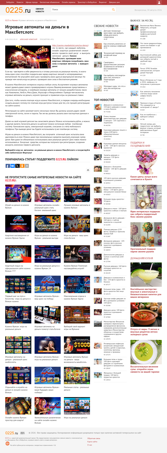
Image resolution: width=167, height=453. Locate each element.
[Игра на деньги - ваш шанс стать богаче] (77, 223)
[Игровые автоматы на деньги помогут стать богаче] (48, 314)
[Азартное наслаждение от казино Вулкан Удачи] (18, 223)
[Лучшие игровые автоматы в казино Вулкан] (77, 193)
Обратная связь (93, 438)
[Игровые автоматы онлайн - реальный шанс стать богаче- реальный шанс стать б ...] (48, 193)
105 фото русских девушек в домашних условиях (115, 179)
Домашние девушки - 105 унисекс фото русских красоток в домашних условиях (114, 244)
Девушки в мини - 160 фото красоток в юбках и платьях (115, 210)
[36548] (146, 352)
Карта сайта (92, 442)
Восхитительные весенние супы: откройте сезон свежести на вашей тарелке (144, 369)
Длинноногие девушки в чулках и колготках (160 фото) (114, 257)
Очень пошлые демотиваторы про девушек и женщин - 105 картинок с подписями (115, 119)
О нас (89, 445)
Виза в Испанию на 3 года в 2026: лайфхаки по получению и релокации (151, 82)
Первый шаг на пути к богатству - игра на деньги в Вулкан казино (18, 299)
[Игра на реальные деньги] (77, 406)
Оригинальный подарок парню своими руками (143, 250)
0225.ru (8, 438)
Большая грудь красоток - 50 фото (114, 200)
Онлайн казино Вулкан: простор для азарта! (16, 419)
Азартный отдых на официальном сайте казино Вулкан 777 (18, 269)
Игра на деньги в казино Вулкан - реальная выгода (46, 237)
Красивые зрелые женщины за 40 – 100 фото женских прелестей (115, 146)
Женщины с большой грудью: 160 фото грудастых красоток (112, 375)
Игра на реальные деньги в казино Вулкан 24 (47, 267)
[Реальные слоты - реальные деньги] (77, 375)
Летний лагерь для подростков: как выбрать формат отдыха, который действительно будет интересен (150, 128)
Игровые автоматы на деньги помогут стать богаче (47, 328)
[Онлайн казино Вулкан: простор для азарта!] (18, 406)
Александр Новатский (28, 40)
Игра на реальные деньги (75, 417)
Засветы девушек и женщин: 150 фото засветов (111, 157)
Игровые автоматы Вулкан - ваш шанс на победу (47, 297)
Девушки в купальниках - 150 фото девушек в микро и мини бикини (115, 107)
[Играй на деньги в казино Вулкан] (18, 193)
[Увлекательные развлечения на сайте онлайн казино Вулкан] (48, 406)
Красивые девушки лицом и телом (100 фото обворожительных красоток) (115, 133)
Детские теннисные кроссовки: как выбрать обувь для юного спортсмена (113, 34)
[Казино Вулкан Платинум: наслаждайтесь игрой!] (77, 254)
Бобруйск (10, 2)
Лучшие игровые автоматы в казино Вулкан (77, 206)
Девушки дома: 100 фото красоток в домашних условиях (114, 312)
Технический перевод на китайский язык (114, 54)
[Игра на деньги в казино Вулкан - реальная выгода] (48, 223)
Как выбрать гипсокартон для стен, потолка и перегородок (114, 77)
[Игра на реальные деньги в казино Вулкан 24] (48, 254)
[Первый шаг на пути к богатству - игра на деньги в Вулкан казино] (18, 284)
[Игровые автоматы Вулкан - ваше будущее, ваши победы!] (48, 375)
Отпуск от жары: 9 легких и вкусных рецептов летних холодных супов (144, 332)
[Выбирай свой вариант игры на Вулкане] (77, 314)
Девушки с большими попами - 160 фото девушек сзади (115, 169)
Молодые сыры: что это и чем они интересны (114, 87)
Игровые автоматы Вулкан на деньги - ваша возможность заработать (76, 360)
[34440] (146, 234)
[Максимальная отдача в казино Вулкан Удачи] (77, 284)
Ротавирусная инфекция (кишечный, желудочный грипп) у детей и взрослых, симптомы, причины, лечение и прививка (114, 348)
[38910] (146, 274)
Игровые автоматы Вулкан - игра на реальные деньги (47, 358)
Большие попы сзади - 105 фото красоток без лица (114, 290)
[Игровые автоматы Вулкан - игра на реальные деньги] (48, 345)
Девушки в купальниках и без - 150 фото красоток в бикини (114, 280)
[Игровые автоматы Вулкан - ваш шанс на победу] (48, 284)
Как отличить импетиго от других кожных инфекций (115, 45)
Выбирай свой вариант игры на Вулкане (74, 328)
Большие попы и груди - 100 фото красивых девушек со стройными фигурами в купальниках (114, 362)
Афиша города (32, 2)
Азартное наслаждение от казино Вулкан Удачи (17, 237)
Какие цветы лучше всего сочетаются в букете (143, 178)
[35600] (146, 162)
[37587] (146, 314)
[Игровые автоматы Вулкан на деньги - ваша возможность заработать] (77, 345)
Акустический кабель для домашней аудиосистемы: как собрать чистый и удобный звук (150, 58)
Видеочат (103, 2)
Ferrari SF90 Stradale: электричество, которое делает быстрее (150, 71)
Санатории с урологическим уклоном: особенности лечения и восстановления (114, 65)
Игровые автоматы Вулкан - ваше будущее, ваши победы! (47, 390)
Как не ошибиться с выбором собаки (148, 116)
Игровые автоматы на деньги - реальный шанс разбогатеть (16, 360)
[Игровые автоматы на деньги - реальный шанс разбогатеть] (18, 345)
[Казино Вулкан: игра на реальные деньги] (18, 314)
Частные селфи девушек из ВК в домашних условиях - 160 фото (115, 301)
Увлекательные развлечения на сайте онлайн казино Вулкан (48, 420)
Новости (20, 2)
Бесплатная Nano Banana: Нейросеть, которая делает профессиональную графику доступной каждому (150, 31)
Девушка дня (114, 2)
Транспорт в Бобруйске (87, 2)
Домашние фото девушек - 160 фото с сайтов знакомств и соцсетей (114, 220)
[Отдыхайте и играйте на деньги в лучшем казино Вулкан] (18, 375)
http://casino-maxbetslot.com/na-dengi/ (70, 45)
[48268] (146, 197)
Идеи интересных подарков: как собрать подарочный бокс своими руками (145, 214)
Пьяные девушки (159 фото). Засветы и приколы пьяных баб (114, 232)
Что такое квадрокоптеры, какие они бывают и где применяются (151, 45)
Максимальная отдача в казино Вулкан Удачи (75, 297)
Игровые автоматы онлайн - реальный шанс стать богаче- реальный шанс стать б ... (47, 209)
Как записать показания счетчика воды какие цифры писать (150, 94)
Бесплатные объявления (49, 2)
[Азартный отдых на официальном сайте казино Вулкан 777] (18, 254)
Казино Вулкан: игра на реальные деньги (16, 328)
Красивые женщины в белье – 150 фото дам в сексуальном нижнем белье (115, 190)
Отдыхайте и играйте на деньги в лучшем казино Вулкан (16, 390)
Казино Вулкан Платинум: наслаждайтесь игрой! (76, 267)
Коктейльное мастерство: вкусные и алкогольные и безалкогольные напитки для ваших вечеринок (145, 293)
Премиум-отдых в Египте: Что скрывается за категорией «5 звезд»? (150, 105)
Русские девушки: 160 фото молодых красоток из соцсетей (115, 268)
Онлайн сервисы (68, 2)
